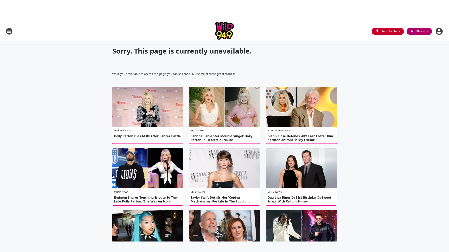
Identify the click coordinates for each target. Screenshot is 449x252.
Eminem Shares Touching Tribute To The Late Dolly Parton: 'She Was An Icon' (145, 199)
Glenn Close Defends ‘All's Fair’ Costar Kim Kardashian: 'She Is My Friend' (300, 138)
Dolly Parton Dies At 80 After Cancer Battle (147, 136)
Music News (198, 130)
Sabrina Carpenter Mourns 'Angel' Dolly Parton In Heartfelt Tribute (221, 138)
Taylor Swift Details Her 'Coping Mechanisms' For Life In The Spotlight (220, 199)
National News (122, 130)
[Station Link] (224, 31)
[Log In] (439, 31)
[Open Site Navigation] (9, 31)
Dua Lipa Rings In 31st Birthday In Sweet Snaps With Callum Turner (299, 199)
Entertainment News (279, 130)
